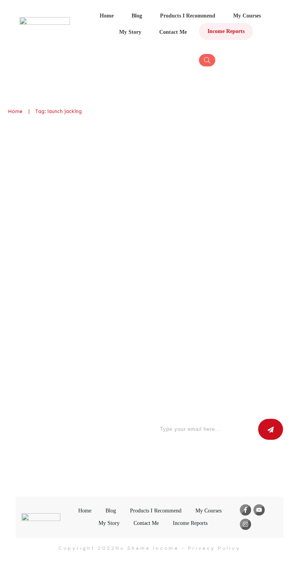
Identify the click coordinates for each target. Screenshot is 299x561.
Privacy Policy (214, 548)
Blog (85, 202)
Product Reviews (112, 202)
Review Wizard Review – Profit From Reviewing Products (77, 167)
